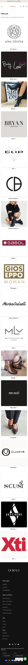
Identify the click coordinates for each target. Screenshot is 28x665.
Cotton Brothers (13, 198)
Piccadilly (13, 437)
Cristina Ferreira (13, 228)
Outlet (4, 627)
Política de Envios (6, 598)
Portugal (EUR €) (7, 655)
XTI (13, 559)
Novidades (5, 633)
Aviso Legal (5, 607)
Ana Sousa (13, 49)
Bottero (13, 109)
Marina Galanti (13, 318)
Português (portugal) (19, 655)
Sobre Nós (5, 584)
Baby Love (13, 79)
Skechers (13, 529)
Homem (4, 624)
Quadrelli (13, 467)
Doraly (10, 662)
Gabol (13, 258)
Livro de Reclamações (7, 610)
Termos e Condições (7, 604)
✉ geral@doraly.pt (6, 590)
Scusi (13, 499)
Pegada (13, 378)
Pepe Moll (13, 407)
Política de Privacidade (7, 601)
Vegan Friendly (6, 635)
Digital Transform (19, 662)
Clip (13, 168)
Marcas (4, 630)
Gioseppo (13, 288)
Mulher (4, 621)
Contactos (5, 587)
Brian (13, 139)
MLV (13, 348)
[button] (1, 6)
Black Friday (5, 638)
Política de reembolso (7, 613)
